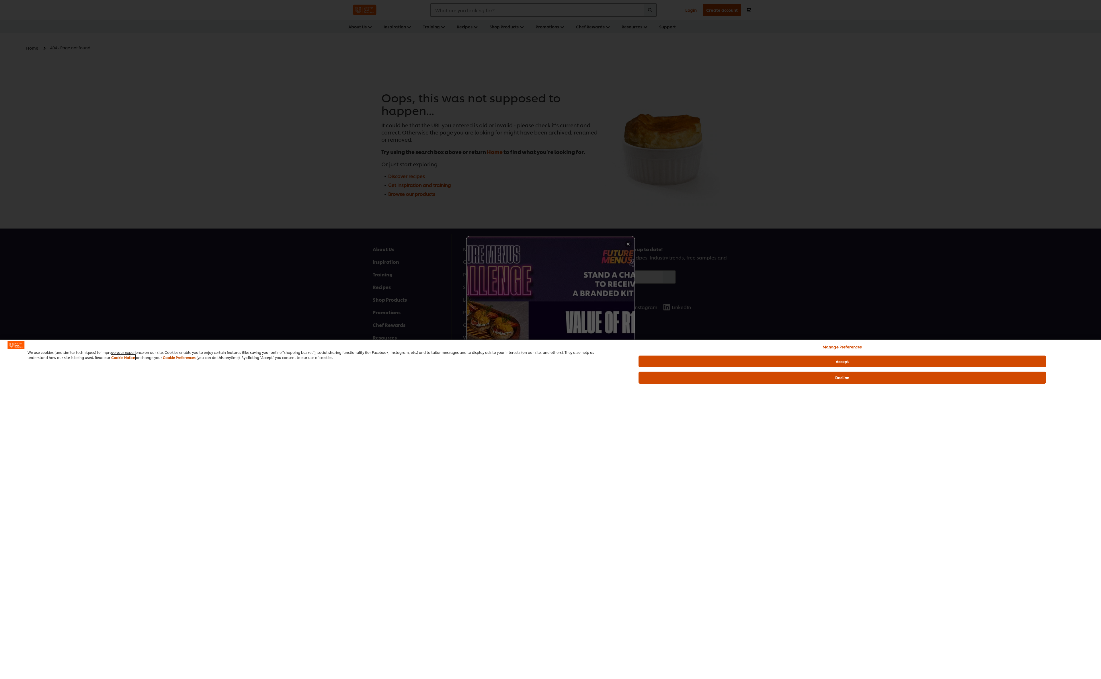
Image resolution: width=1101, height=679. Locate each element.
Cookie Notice (123, 357)
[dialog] (550, 509)
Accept (842, 361)
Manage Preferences (842, 346)
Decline (842, 377)
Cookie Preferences (179, 357)
